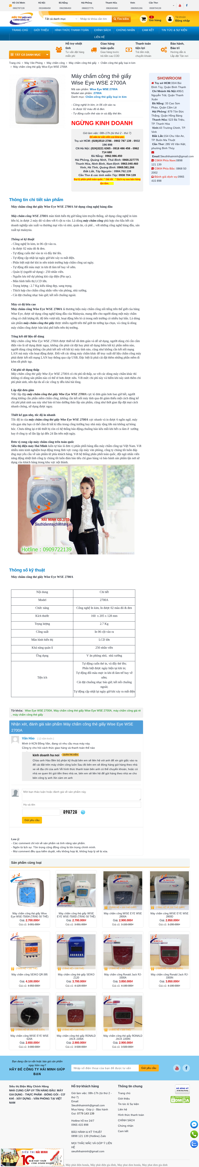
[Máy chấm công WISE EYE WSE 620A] (29, 1013)
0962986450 (65, 8)
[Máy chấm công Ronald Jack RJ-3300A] (122, 951)
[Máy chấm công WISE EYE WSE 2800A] (122, 890)
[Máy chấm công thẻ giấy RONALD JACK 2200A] (76, 1013)
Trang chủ (20, 30)
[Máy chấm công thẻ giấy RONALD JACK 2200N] (122, 1013)
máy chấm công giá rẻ (127, 710)
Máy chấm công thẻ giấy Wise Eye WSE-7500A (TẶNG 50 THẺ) (29, 915)
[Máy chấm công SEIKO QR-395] (29, 951)
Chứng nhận (125, 30)
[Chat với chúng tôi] (194, 1144)
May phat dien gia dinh (155, 1165)
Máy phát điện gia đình (103, 1165)
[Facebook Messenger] (194, 1124)
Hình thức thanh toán (72, 30)
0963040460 (112, 8)
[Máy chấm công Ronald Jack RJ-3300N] (169, 951)
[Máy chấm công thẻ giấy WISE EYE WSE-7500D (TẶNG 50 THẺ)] (76, 890)
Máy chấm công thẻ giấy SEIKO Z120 (76, 976)
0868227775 (87, 8)
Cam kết (148, 30)
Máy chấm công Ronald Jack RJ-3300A (123, 976)
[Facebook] (186, 5)
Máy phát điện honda (77, 1165)
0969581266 (136, 8)
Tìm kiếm (122, 18)
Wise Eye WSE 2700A (38, 710)
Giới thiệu (41, 30)
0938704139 (155, 8)
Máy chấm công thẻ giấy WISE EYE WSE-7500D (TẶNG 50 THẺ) (76, 915)
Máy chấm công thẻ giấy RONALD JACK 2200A (76, 1037)
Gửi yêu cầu (148, 1067)
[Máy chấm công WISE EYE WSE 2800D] (169, 890)
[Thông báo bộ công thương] (182, 1089)
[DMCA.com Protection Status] (180, 1099)
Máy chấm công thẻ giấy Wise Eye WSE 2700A (83, 710)
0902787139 (18, 8)
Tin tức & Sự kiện (174, 30)
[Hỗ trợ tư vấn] (194, 1134)
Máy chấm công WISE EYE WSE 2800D (169, 915)
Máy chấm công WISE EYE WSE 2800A (123, 915)
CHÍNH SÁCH (102, 30)
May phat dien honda (129, 1165)
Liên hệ (99, 37)
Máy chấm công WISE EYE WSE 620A (29, 1037)
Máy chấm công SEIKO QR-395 (29, 974)
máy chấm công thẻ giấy (28, 714)
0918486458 (45, 8)
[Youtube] (179, 5)
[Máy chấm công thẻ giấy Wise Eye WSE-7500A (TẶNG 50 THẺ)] (29, 890)
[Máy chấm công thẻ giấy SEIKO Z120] (76, 951)
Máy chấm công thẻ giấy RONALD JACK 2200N (122, 1037)
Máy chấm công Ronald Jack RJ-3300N (169, 976)
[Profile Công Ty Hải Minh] (32, 1157)
